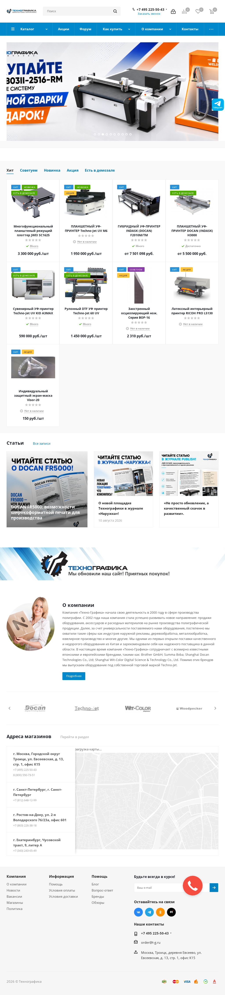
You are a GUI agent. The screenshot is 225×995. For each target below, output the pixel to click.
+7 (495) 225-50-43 (24, 770)
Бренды (98, 896)
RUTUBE (171, 912)
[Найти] (115, 11)
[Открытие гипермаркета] (112, 563)
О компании (17, 884)
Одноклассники (160, 912)
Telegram (149, 912)
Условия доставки (63, 896)
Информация (61, 876)
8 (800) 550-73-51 (24, 775)
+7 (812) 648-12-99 (24, 800)
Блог (95, 884)
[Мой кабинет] (173, 11)
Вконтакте (138, 912)
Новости (13, 890)
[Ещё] (211, 29)
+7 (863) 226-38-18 (24, 825)
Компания (16, 876)
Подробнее (74, 676)
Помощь (56, 884)
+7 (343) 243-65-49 (24, 851)
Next (215, 708)
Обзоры (98, 902)
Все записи (42, 443)
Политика (14, 908)
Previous (10, 708)
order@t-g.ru (150, 942)
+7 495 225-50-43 (150, 9)
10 (130, 134)
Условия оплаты (62, 890)
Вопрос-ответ (102, 890)
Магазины (15, 902)
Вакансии (14, 896)
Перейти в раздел (74, 737)
